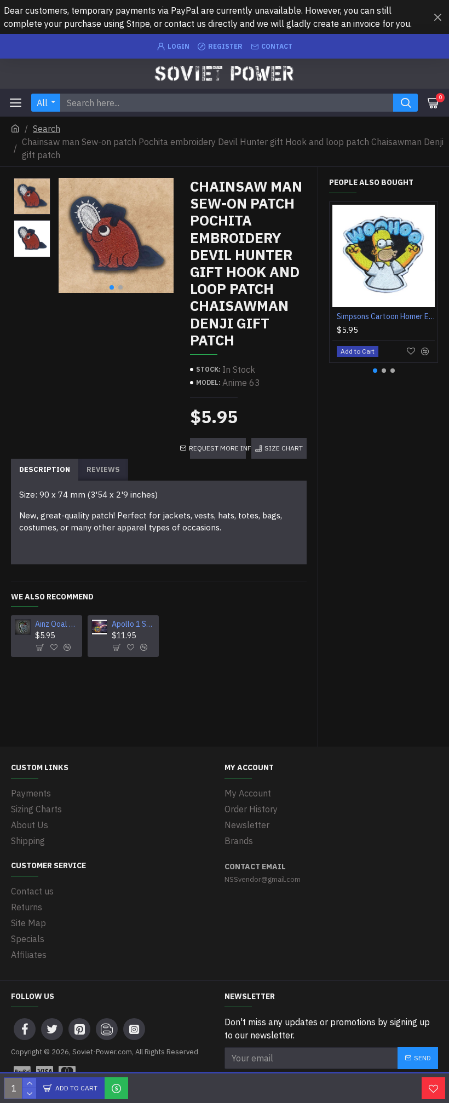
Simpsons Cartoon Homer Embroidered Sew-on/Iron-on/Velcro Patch (386, 316)
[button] (112, 287)
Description (44, 469)
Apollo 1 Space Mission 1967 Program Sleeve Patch (133, 624)
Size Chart (283, 448)
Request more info (218, 448)
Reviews (103, 469)
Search (46, 128)
